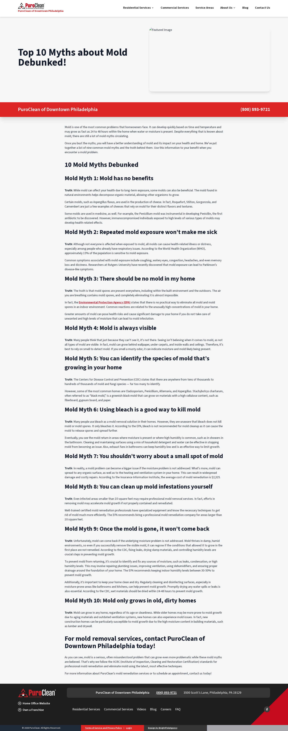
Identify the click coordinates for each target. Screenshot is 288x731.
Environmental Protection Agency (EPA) (104, 302)
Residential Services (137, 8)
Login (129, 728)
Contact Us (262, 8)
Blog (245, 8)
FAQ (177, 709)
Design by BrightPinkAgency (162, 728)
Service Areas (205, 8)
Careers (166, 709)
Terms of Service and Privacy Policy (103, 728)
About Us (226, 8)
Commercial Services (175, 8)
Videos (141, 709)
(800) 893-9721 (255, 109)
